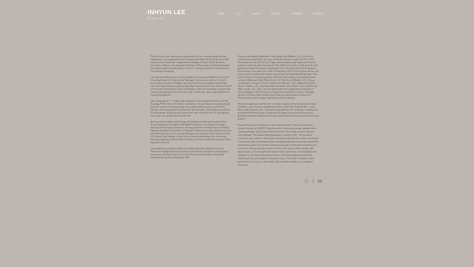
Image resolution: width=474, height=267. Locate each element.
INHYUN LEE (166, 12)
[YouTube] (320, 181)
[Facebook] (313, 181)
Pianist (155, 18)
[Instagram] (306, 181)
